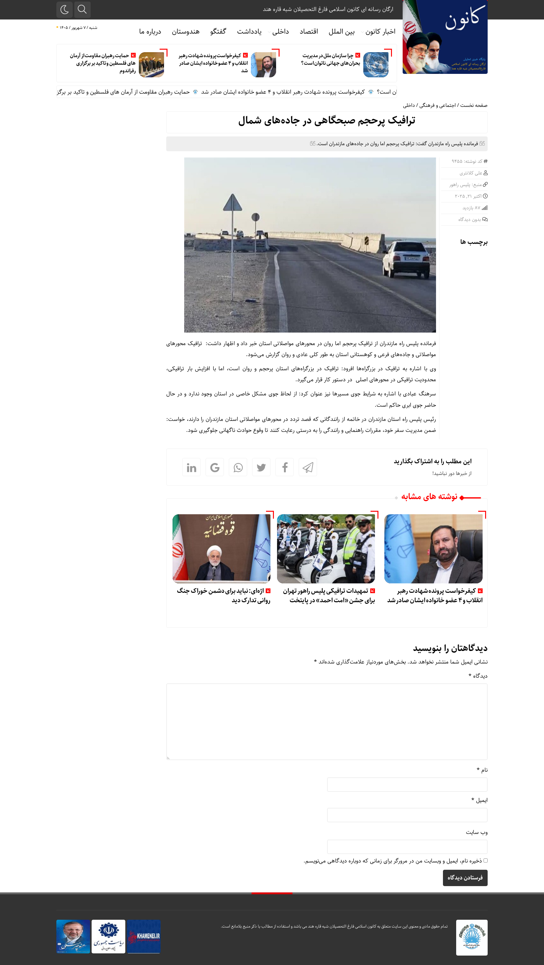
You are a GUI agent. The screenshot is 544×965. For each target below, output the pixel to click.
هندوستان (186, 32)
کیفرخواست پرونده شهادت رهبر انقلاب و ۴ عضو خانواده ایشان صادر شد (213, 63)
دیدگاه (478, 676)
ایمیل (479, 800)
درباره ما (150, 32)
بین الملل (342, 32)
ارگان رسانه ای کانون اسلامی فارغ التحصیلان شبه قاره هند (328, 9)
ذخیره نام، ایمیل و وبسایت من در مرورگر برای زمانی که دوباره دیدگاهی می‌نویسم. (392, 861)
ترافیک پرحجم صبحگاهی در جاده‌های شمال (327, 121)
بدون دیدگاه (469, 220)
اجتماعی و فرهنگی (437, 105)
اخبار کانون (380, 32)
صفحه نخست (474, 105)
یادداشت (249, 32)
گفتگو (218, 32)
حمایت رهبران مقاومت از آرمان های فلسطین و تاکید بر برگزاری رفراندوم (103, 63)
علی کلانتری (471, 173)
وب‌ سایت (477, 832)
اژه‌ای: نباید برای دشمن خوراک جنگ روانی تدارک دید (223, 596)
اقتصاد (309, 32)
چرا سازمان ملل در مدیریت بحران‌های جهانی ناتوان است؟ (330, 60)
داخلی (280, 32)
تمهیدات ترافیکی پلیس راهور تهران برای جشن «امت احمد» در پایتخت (329, 596)
